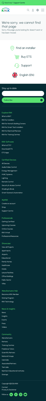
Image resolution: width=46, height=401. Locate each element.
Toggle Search (28, 10)
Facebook (16, 394)
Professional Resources (10, 236)
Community (6, 334)
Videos (4, 327)
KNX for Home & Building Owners (14, 124)
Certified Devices (9, 160)
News (4, 313)
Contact (5, 387)
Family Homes (7, 262)
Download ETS (7, 149)
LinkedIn (11, 394)
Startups (5, 375)
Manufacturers (7, 338)
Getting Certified (8, 222)
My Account (33, 10)
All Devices (6, 163)
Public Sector (6, 280)
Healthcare (6, 265)
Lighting (5, 178)
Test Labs (5, 367)
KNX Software (8, 142)
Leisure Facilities (7, 273)
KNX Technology (8, 302)
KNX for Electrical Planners (11, 131)
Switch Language (37, 10)
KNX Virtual (6, 233)
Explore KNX (7, 113)
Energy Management (9, 171)
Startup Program (8, 298)
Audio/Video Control (9, 167)
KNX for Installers (8, 120)
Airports (5, 254)
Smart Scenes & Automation (12, 193)
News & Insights (8, 309)
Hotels (4, 269)
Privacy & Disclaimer (9, 390)
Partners (5, 342)
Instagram (20, 394)
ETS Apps (5, 153)
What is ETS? (6, 145)
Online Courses (7, 229)
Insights (4, 316)
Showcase (6, 243)
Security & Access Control (11, 185)
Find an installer (26, 48)
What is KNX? (6, 116)
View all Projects (8, 247)
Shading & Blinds (8, 189)
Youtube (25, 394)
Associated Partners (9, 364)
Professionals (7, 218)
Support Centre (19, 3)
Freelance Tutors (8, 349)
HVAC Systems (7, 174)
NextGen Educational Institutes (13, 371)
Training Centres (8, 345)
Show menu (42, 10)
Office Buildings (7, 276)
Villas (4, 284)
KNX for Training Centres (11, 135)
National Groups (8, 356)
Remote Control (7, 182)
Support (26, 65)
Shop (4, 207)
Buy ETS (26, 56)
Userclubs (5, 360)
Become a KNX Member (10, 294)
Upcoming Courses (8, 225)
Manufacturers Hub (10, 291)
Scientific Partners (8, 353)
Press (4, 323)
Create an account (8, 204)
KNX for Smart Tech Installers (12, 127)
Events (4, 320)
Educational (6, 258)
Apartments (6, 251)
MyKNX (5, 200)
